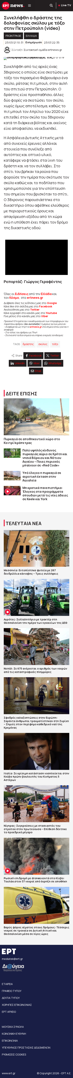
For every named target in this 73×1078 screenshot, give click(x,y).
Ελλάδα (46, 294)
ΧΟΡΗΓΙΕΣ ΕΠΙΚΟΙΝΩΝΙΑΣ (17, 1005)
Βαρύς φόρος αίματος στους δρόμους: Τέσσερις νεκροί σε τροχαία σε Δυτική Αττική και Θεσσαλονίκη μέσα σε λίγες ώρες (36, 931)
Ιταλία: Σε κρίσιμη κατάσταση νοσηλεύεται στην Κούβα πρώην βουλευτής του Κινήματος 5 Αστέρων (36, 777)
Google (52, 303)
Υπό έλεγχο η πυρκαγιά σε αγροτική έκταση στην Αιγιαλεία (41, 476)
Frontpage (13, 36)
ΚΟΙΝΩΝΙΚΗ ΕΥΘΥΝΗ (14, 1033)
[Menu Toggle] (29, 5)
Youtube (51, 313)
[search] (51, 5)
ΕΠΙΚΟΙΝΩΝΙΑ (10, 1040)
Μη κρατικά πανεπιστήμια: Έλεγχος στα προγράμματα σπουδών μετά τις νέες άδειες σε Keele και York (45, 493)
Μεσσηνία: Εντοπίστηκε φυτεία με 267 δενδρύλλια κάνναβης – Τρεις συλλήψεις (31, 571)
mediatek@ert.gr (12, 959)
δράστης (28, 344)
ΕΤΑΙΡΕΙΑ (7, 984)
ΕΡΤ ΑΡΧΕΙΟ (9, 1011)
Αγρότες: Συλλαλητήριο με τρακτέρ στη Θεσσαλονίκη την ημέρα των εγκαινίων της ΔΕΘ (35, 621)
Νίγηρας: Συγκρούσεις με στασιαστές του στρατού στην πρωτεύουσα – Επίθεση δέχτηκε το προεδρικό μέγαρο (35, 829)
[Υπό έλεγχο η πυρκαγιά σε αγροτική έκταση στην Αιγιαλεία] (12, 475)
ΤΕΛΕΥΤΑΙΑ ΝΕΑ (24, 523)
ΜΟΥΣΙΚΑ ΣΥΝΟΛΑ (13, 1026)
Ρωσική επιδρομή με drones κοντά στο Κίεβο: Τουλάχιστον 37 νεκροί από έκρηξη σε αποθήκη (35, 879)
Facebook (45, 306)
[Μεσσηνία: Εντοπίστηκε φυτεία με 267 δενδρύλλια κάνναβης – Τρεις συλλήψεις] (36, 548)
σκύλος (42, 344)
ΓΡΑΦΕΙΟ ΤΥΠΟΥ (11, 991)
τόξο (55, 344)
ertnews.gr (36, 326)
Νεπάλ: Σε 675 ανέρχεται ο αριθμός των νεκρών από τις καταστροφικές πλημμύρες (35, 670)
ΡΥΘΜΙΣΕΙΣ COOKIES (14, 1054)
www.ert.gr (8, 1073)
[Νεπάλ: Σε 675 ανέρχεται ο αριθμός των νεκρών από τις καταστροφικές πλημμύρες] (36, 646)
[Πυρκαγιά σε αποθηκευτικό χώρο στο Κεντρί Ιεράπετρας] (36, 416)
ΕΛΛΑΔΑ (31, 36)
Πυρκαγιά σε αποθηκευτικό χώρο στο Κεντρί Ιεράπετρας (32, 441)
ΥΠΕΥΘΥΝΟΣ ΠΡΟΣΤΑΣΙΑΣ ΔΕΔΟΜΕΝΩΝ (26, 1047)
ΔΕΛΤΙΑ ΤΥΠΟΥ (11, 998)
